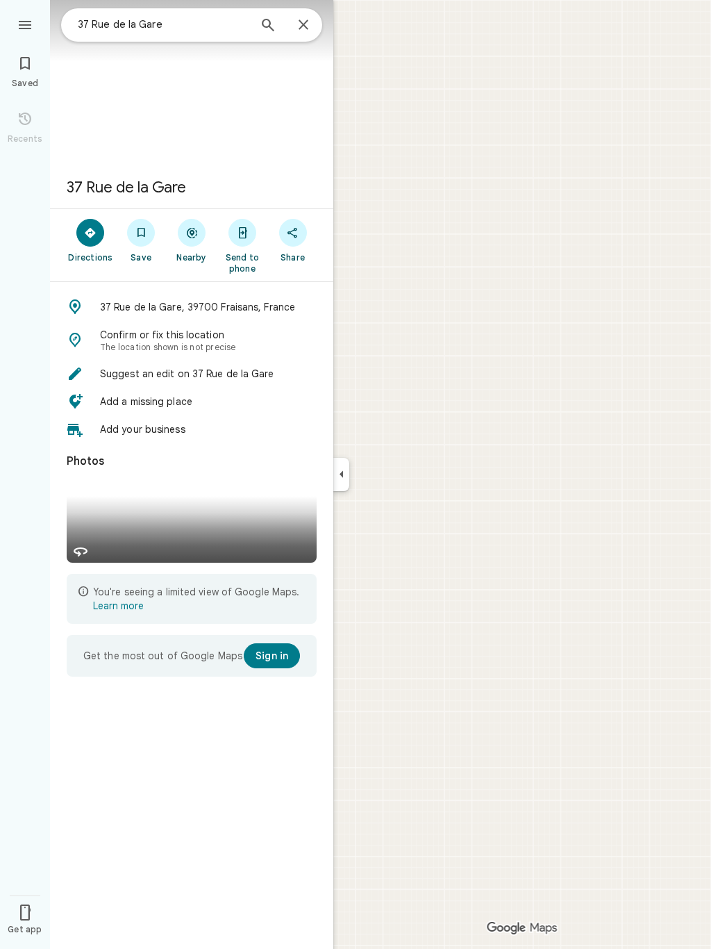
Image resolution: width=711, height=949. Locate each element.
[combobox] (163, 24)
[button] (191, 307)
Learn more (118, 606)
